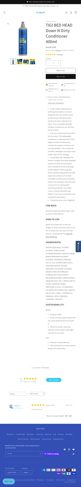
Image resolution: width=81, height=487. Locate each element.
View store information (56, 103)
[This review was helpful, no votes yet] (66, 416)
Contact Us (39, 434)
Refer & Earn (9, 481)
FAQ (54, 434)
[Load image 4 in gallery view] (32, 61)
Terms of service (60, 480)
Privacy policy (50, 480)
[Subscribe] (40, 453)
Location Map (20, 434)
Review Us (10, 434)
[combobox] (18, 394)
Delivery (60, 434)
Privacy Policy (46, 439)
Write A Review (54, 380)
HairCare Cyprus (19, 480)
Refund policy (35, 439)
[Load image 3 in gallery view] (26, 61)
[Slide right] (38, 61)
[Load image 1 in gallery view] (13, 61)
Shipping (58, 50)
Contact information (70, 482)
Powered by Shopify (29, 480)
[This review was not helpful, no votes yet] (70, 416)
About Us (48, 434)
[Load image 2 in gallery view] (19, 61)
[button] (4, 12)
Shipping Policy (58, 439)
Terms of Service (23, 439)
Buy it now (61, 76)
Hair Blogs (68, 434)
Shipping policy (71, 480)
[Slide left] (7, 61)
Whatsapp (30, 434)
